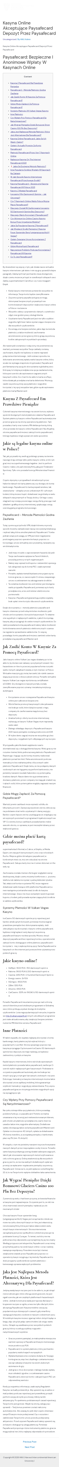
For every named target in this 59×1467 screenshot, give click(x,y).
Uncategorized (9, 39)
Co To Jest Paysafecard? (21, 257)
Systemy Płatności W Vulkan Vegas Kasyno (29, 111)
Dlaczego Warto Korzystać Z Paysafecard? (29, 215)
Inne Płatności (16, 114)
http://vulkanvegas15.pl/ (16, 1016)
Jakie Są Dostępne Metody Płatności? (29, 166)
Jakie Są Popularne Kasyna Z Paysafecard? (29, 225)
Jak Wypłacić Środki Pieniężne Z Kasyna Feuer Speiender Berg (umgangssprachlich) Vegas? (29, 232)
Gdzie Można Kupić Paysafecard (24, 246)
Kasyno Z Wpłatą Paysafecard (23, 191)
